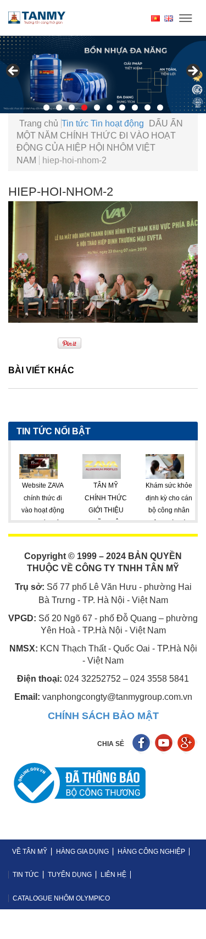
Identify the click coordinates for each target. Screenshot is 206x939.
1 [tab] (46, 107)
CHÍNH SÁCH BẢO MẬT (103, 715)
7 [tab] (122, 107)
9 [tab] (147, 107)
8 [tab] (135, 107)
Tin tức (75, 123)
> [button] (192, 71)
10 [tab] (160, 107)
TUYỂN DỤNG (70, 875)
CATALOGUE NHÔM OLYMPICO (61, 898)
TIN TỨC (26, 875)
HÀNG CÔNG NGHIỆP (151, 851)
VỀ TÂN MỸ (29, 851)
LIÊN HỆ (113, 875)
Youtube (165, 744)
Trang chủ (38, 123)
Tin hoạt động (117, 123)
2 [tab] (59, 107)
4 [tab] (84, 107)
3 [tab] (72, 107)
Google (187, 744)
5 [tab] (97, 107)
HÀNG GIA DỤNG (82, 851)
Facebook (142, 744)
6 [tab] (110, 107)
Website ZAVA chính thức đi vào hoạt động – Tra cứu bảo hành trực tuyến (24, 510)
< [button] (13, 71)
